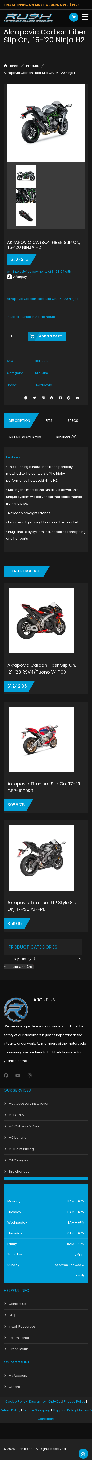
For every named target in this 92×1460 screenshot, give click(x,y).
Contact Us (17, 1303)
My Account (18, 1375)
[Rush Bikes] (28, 17)
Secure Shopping (36, 1410)
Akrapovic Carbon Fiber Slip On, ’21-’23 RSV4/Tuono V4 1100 (41, 668)
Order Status (19, 1349)
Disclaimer (37, 1401)
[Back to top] (83, 1454)
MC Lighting (17, 1137)
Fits (49, 420)
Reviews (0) (66, 437)
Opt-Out (55, 1401)
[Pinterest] (69, 398)
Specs (73, 420)
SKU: (10, 360)
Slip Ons (41, 373)
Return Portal (19, 1337)
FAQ (12, 1315)
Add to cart (50, 336)
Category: (15, 373)
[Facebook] (6, 1075)
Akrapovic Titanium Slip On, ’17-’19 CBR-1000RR (43, 787)
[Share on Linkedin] (43, 398)
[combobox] (19, 966)
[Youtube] (17, 1075)
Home (13, 66)
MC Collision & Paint (24, 1126)
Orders (14, 1386)
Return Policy (10, 1410)
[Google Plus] (51, 398)
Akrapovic (44, 385)
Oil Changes (18, 1160)
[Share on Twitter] (34, 398)
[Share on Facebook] (26, 398)
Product (32, 66)
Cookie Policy (16, 1401)
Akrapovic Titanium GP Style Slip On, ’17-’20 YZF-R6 (42, 905)
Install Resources (25, 437)
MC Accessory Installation (29, 1103)
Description (19, 420)
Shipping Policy (65, 1410)
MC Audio (16, 1115)
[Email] (77, 398)
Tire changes (19, 1171)
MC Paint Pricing (21, 1149)
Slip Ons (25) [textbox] (19, 966)
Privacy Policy (74, 1401)
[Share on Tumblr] (60, 398)
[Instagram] (30, 1075)
